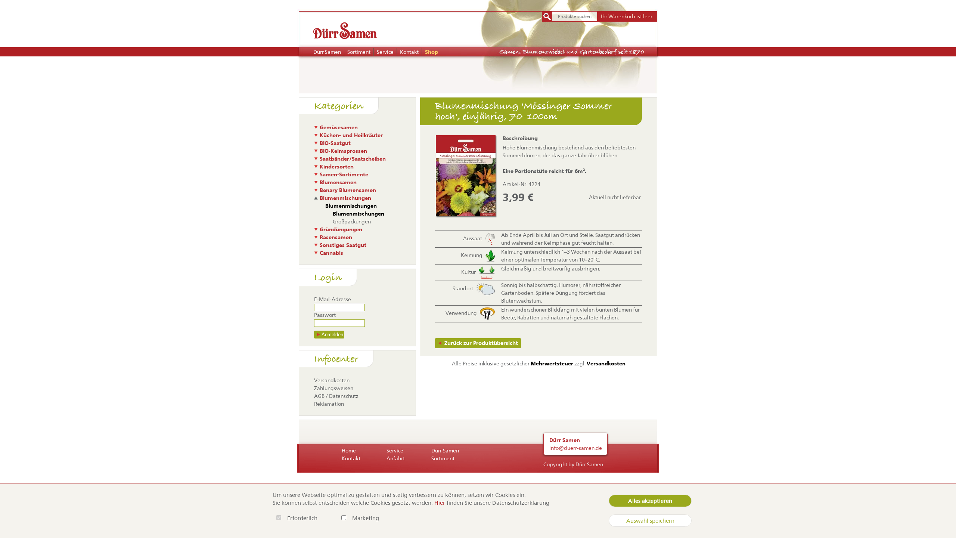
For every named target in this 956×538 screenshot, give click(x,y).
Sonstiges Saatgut (343, 245)
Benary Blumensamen (348, 190)
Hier (439, 503)
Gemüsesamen (339, 127)
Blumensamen (338, 182)
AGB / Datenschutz (336, 396)
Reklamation (329, 404)
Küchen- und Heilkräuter (351, 135)
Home (349, 451)
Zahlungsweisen (333, 388)
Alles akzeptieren (650, 501)
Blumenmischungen (345, 198)
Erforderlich (303, 518)
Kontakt (409, 52)
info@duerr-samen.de (575, 448)
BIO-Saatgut (335, 143)
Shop (431, 52)
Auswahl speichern (650, 520)
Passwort (325, 315)
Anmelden (332, 334)
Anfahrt (396, 458)
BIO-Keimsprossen (343, 151)
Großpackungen (352, 222)
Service (385, 52)
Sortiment (358, 52)
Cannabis (331, 253)
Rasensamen (336, 237)
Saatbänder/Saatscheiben (353, 159)
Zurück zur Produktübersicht (481, 343)
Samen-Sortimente (344, 174)
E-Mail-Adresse (332, 299)
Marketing (365, 518)
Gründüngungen (341, 229)
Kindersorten (337, 167)
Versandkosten (332, 380)
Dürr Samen (327, 52)
